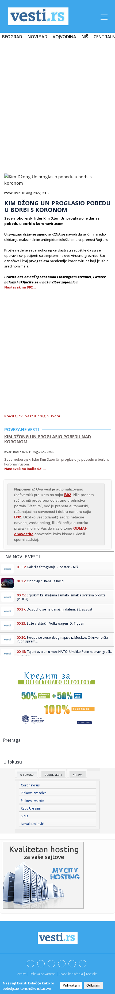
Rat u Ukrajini (31, 808)
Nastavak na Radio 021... (25, 469)
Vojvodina (64, 37)
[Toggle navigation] (103, 16)
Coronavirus (30, 785)
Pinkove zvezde (32, 800)
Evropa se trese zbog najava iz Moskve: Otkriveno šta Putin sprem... (62, 639)
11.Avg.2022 (37, 452)
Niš (85, 37)
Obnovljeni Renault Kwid (45, 581)
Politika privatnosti (43, 974)
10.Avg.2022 (30, 193)
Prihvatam (71, 985)
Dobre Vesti (53, 775)
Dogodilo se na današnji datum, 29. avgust (59, 609)
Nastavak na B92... (20, 287)
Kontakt (91, 974)
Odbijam (93, 985)
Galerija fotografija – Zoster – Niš (52, 567)
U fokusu (27, 775)
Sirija (24, 816)
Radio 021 (20, 452)
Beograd (12, 37)
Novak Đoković (32, 824)
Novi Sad (37, 37)
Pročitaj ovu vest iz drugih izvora (32, 416)
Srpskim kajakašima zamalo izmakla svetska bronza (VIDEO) (61, 597)
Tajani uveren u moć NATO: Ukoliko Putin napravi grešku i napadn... (65, 653)
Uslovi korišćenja (71, 974)
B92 (17, 193)
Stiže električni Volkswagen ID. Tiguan (55, 623)
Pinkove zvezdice (34, 793)
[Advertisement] (57, 105)
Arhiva (77, 775)
